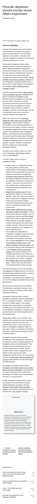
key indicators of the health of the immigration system (17, 387)
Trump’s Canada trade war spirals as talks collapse (15, 482)
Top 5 (27, 40)
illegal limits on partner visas (15, 192)
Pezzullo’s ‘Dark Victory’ (16, 153)
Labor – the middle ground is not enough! (12, 489)
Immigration (18, 40)
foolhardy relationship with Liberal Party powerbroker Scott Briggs (17, 120)
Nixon (17, 271)
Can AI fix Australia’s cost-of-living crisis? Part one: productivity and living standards (14, 474)
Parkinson (8, 271)
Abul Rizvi (11, 40)
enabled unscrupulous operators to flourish (17, 80)
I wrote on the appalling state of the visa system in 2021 (19, 260)
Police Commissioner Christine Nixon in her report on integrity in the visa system (20, 243)
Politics (24, 40)
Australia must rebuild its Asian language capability (13, 496)
